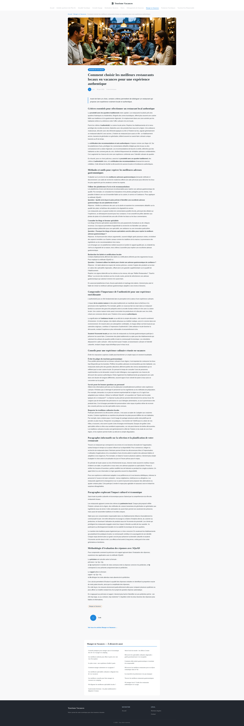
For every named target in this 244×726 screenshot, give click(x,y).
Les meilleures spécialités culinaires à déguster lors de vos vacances (103, 673)
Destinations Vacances (111, 8)
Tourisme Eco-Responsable (186, 8)
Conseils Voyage (97, 8)
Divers (122, 8)
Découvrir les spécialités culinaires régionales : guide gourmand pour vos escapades (138, 656)
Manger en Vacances (152, 8)
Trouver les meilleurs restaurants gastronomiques (139, 678)
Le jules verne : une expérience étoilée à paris (101, 663)
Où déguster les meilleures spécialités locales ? (102, 684)
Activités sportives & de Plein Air (66, 8)
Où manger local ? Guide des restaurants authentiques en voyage (137, 683)
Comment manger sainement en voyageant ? (101, 667)
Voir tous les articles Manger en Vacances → (102, 627)
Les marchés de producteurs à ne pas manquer (138, 674)
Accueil (52, 8)
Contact (153, 714)
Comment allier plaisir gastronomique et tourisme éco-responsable (139, 662)
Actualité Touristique (84, 8)
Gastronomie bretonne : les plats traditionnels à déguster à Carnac (102, 690)
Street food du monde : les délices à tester (137, 650)
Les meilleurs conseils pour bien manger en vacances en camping (101, 679)
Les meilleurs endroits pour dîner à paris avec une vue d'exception (103, 658)
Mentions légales (156, 711)
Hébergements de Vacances (135, 8)
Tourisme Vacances (122, 3)
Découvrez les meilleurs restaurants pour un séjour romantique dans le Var (140, 668)
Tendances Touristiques (168, 8)
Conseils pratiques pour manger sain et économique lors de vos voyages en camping (103, 651)
